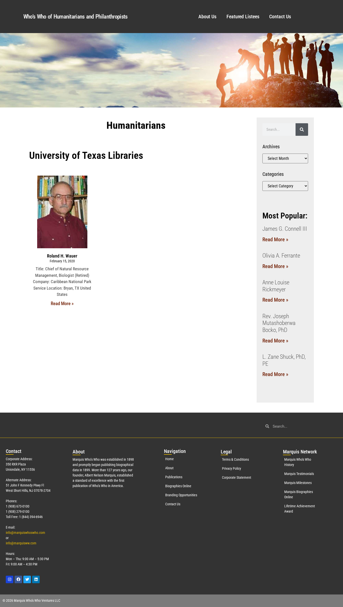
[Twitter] (27, 579)
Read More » (62, 303)
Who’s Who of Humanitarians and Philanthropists (75, 16)
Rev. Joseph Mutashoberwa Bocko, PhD (279, 323)
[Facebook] (18, 579)
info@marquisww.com (21, 543)
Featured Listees (242, 17)
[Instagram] (9, 579)
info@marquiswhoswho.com (25, 533)
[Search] (302, 129)
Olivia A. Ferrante (281, 255)
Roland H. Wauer (62, 256)
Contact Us (280, 17)
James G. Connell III (284, 228)
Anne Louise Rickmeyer (275, 286)
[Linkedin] (36, 579)
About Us (207, 17)
